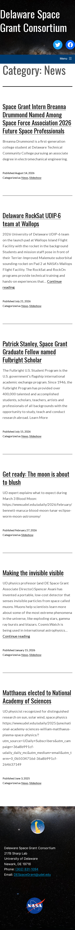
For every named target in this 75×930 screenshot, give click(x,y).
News (24, 177)
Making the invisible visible (33, 572)
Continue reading (16, 636)
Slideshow (35, 177)
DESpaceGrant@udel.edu (32, 874)
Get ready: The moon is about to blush (36, 478)
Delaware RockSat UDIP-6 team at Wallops (32, 219)
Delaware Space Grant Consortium (33, 20)
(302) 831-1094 (26, 869)
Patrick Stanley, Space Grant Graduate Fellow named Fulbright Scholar (35, 351)
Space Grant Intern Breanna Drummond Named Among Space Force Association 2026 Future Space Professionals (37, 118)
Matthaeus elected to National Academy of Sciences (37, 696)
